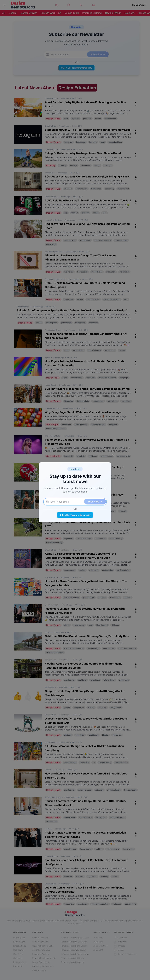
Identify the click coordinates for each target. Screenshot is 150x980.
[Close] (113, 455)
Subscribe (93, 501)
